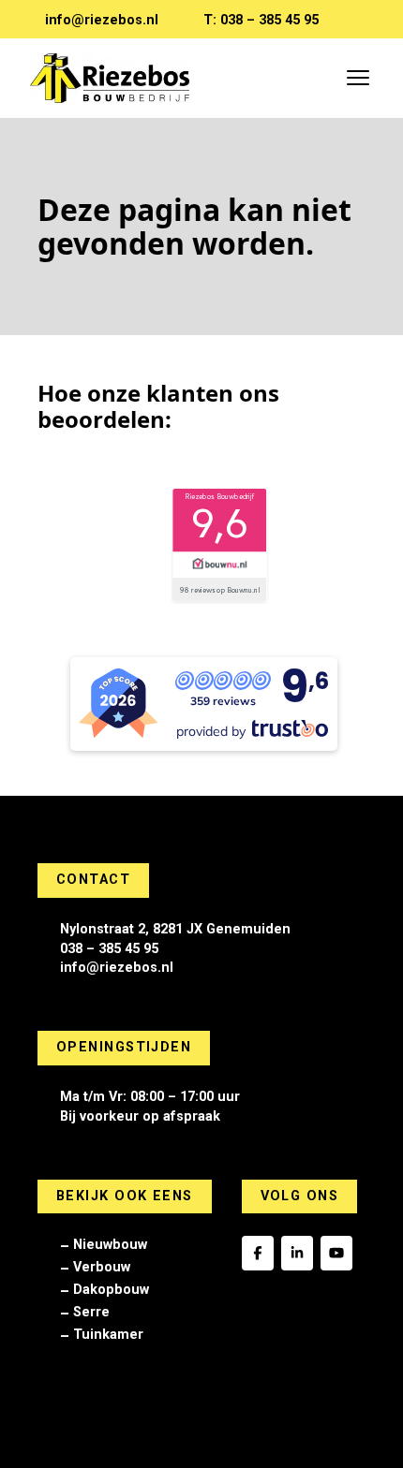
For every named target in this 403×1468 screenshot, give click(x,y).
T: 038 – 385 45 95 (261, 20)
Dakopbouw (111, 1290)
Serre (91, 1312)
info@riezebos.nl (101, 20)
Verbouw (101, 1267)
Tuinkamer (108, 1335)
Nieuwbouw (110, 1245)
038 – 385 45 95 (109, 949)
